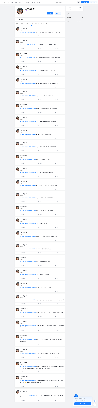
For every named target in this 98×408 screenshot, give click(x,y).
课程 (20, 2)
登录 (93, 2)
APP (23, 2)
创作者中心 (84, 2)
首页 (12, 2)
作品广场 (33, 2)
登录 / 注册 (82, 403)
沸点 (16, 2)
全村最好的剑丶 (24, 28)
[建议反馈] (94, 401)
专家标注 (38, 2)
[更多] (94, 404)
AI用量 (27, 2)
